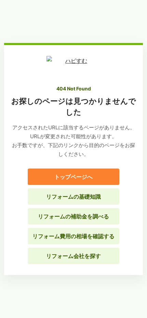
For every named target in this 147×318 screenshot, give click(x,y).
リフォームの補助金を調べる (73, 216)
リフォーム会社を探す (73, 255)
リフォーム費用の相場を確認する (73, 236)
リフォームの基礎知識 (73, 196)
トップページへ (73, 176)
